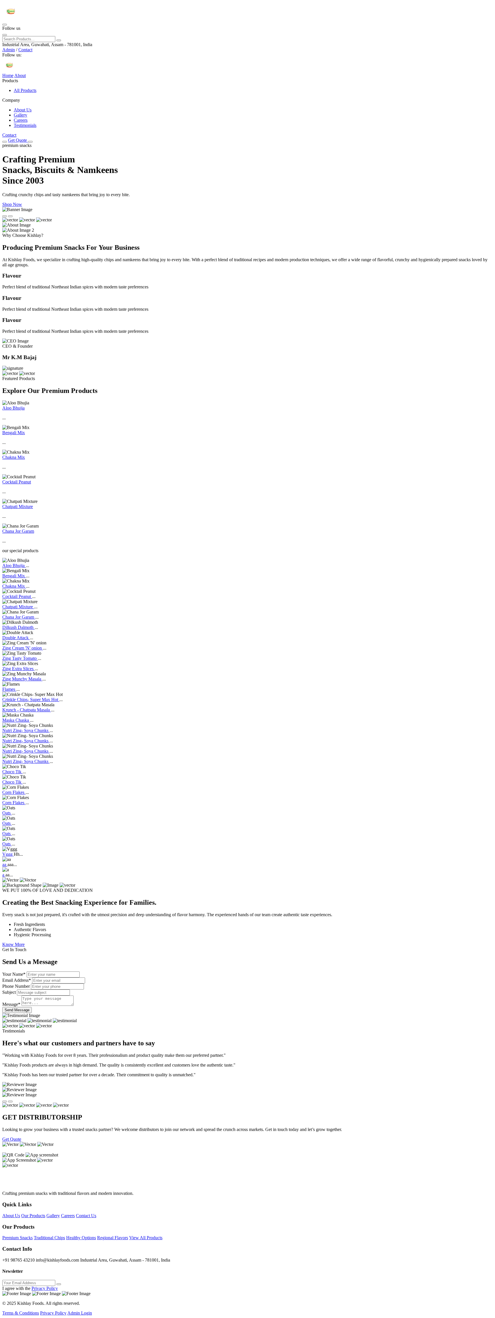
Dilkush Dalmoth (18, 627)
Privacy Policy (45, 1288)
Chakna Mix (13, 457)
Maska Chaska (16, 720)
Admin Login (79, 1313)
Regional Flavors (112, 1237)
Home (7, 75)
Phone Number (16, 986)
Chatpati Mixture (17, 506)
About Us (23, 109)
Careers (21, 120)
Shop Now (12, 204)
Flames (9, 689)
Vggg (8, 854)
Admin (8, 49)
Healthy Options (81, 1237)
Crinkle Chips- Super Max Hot (30, 699)
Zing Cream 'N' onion (22, 648)
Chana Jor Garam (18, 531)
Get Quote (18, 140)
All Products (25, 90)
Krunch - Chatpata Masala (26, 709)
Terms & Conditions (20, 1313)
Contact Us (86, 1215)
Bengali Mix (13, 432)
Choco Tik (12, 771)
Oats (7, 813)
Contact (25, 49)
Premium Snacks (17, 1237)
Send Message (17, 1010)
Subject (9, 992)
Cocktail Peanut (16, 481)
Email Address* (16, 980)
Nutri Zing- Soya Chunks (26, 730)
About (20, 75)
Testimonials (25, 125)
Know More (13, 944)
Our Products (33, 1215)
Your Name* (13, 974)
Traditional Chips (49, 1237)
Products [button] (10, 80)
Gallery (20, 115)
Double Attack (16, 637)
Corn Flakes (13, 792)
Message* (11, 1004)
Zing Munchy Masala (22, 678)
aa (4, 864)
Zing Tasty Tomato (20, 658)
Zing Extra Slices (18, 668)
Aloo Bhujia (13, 408)
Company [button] (11, 100)
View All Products (145, 1237)
